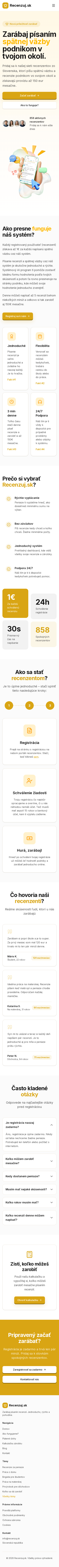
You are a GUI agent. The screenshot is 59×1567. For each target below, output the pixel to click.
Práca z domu (9, 1472)
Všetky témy (8, 1496)
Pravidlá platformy (11, 1510)
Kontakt (6, 1453)
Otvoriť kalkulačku (27, 1300)
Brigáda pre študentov (13, 1477)
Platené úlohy (9, 1438)
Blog (4, 1448)
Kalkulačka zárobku (12, 1443)
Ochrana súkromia (11, 1520)
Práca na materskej (11, 1481)
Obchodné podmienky (13, 1515)
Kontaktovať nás (29, 1379)
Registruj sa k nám (16, 316)
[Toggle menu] (54, 5)
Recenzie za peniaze (13, 1467)
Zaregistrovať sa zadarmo (27, 1369)
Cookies (6, 1525)
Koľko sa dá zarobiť (12, 1491)
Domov (6, 1429)
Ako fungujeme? (10, 1433)
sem (36, 756)
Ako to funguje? (29, 105)
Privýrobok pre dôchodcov (16, 1486)
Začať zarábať (28, 95)
